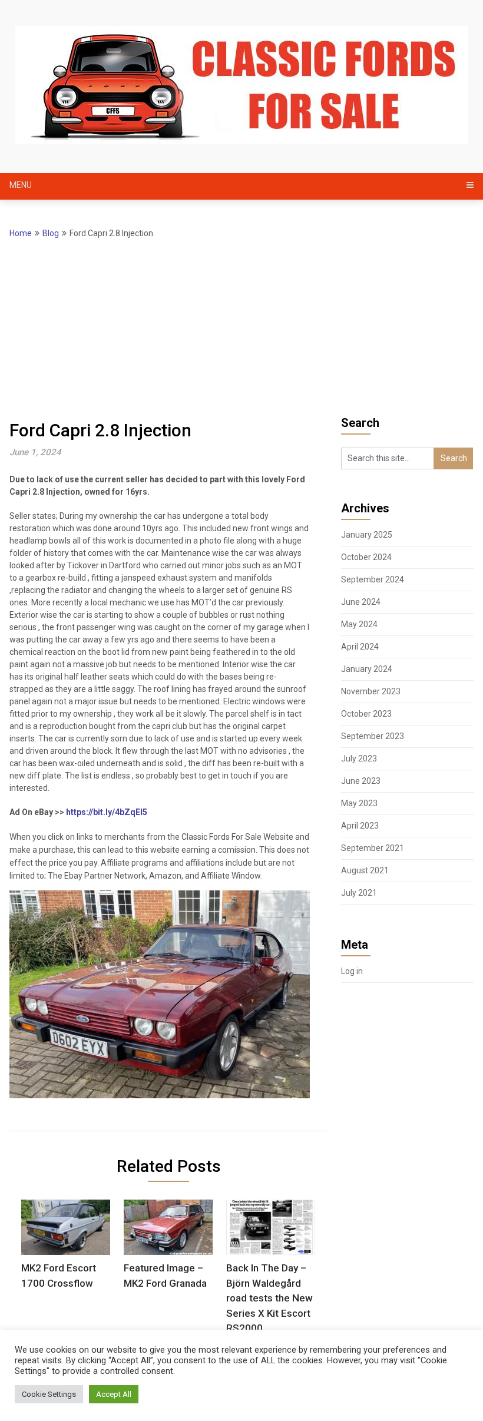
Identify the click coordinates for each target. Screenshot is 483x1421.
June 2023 (361, 781)
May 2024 (359, 624)
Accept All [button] (113, 1394)
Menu (20, 185)
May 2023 (359, 803)
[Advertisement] (242, 328)
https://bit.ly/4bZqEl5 (106, 812)
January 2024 (366, 669)
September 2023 (372, 736)
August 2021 (365, 870)
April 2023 (360, 825)
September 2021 (372, 848)
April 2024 (360, 646)
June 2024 (361, 602)
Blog (50, 233)
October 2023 (366, 713)
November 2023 (371, 691)
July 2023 (359, 758)
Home (20, 233)
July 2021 (359, 892)
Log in (352, 971)
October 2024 (366, 557)
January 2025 (366, 534)
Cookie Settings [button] (49, 1394)
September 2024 (372, 579)
